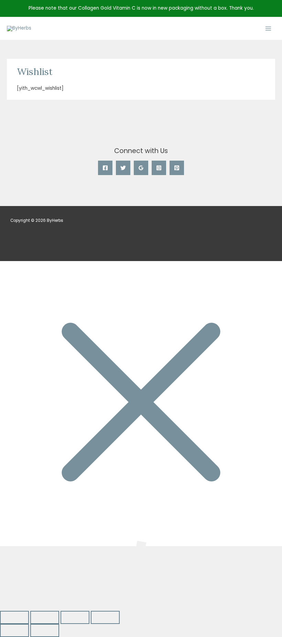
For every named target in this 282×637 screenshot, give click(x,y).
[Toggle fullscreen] (44, 617)
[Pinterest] (177, 168)
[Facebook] (105, 168)
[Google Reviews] (141, 168)
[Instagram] (159, 168)
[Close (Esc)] (105, 617)
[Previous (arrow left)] (14, 630)
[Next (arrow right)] (44, 630)
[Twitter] (123, 168)
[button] (30, 578)
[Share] (75, 617)
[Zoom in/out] (14, 617)
